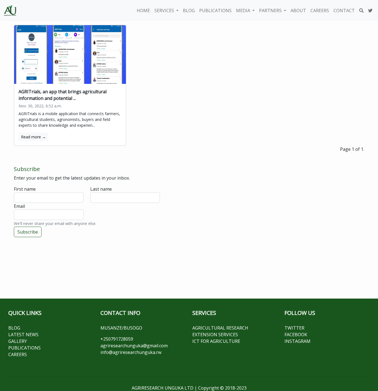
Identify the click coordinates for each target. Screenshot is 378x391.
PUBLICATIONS (215, 10)
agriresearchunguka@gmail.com (134, 346)
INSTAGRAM (297, 341)
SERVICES (164, 10)
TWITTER (294, 328)
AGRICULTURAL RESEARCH (220, 328)
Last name (101, 189)
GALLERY (17, 341)
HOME (143, 10)
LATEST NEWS (23, 335)
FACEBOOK (295, 335)
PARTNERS (271, 10)
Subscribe (27, 232)
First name (25, 189)
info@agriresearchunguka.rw (130, 352)
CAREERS (319, 10)
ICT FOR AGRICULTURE (216, 341)
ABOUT (298, 10)
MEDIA (243, 10)
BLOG (189, 10)
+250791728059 (116, 339)
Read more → (33, 136)
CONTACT (344, 10)
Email (19, 206)
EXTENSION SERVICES (215, 335)
